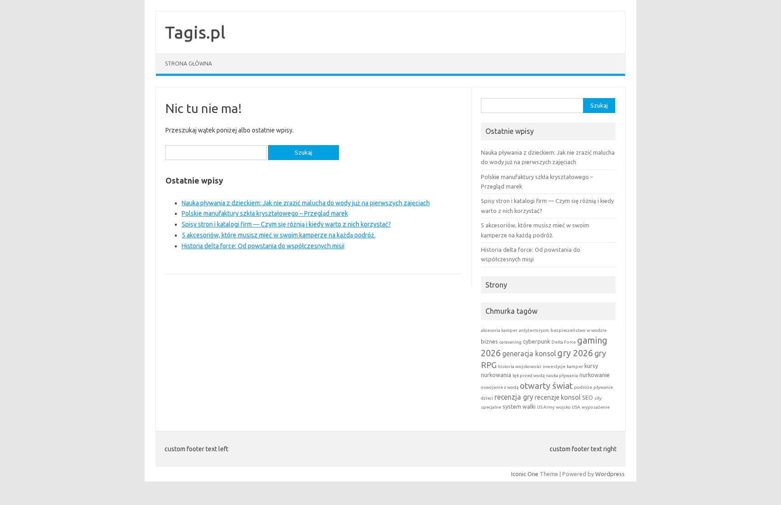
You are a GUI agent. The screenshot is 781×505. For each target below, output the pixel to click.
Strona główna (188, 63)
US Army (546, 407)
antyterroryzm (534, 330)
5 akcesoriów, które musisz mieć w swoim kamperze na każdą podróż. (279, 235)
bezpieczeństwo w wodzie (578, 330)
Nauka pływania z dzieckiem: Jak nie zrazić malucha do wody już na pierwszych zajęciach (306, 203)
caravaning (510, 342)
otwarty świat (546, 386)
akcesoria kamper (499, 330)
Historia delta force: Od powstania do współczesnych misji (263, 246)
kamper (575, 366)
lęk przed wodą (529, 375)
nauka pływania (562, 375)
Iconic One (524, 474)
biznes (489, 341)
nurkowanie (594, 375)
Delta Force (563, 342)
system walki (519, 406)
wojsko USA (568, 407)
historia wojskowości (519, 366)
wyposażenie (596, 407)
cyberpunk (536, 341)
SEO (587, 397)
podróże (583, 387)
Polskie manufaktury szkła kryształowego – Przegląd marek (265, 213)
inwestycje (554, 366)
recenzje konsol (558, 397)
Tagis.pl (195, 32)
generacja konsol (529, 353)
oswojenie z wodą (499, 387)
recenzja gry (513, 397)
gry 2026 (575, 353)
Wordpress (610, 474)
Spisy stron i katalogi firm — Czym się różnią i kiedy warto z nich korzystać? (286, 224)
